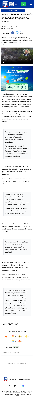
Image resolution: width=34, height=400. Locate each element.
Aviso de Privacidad (24, 379)
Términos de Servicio (8, 394)
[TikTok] (18, 386)
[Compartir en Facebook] (12, 32)
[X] (12, 386)
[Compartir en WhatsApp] (21, 33)
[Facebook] (9, 386)
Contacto (12, 379)
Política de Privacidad (19, 394)
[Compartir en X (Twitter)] (17, 32)
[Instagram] (15, 386)
